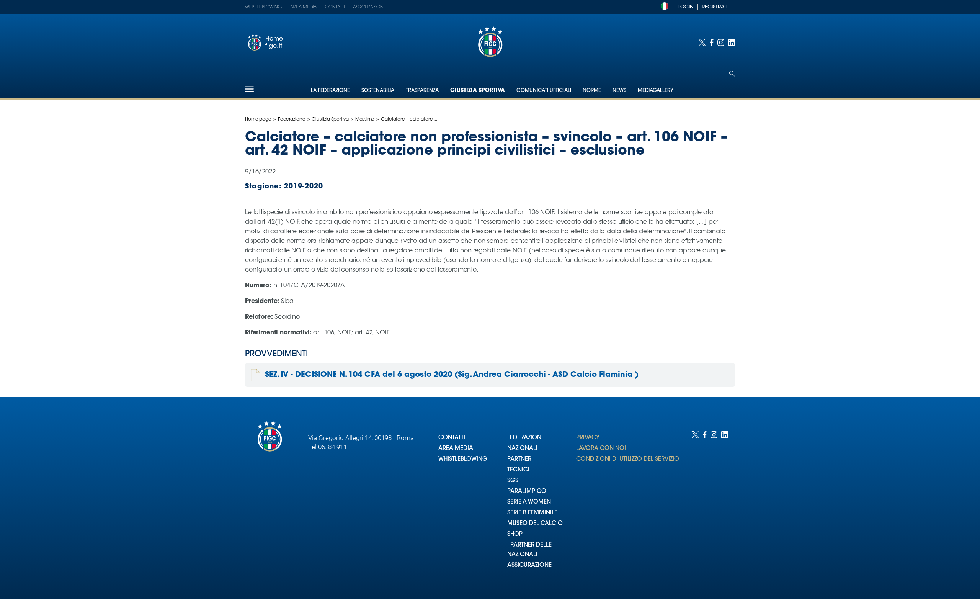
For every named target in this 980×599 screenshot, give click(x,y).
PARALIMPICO (526, 491)
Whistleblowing (263, 7)
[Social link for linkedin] (731, 42)
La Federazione (330, 90)
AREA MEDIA (455, 449)
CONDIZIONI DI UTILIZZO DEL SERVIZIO (627, 459)
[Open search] (732, 74)
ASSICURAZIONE (529, 565)
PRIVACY (587, 438)
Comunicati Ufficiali (543, 90)
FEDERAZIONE (525, 438)
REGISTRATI (714, 7)
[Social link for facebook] (712, 42)
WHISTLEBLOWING (462, 459)
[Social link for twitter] (702, 42)
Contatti (335, 7)
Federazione (291, 119)
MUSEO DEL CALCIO (535, 524)
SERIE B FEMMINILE (532, 513)
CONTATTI (451, 438)
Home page (258, 119)
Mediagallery (655, 90)
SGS (512, 481)
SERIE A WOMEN (529, 502)
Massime (364, 119)
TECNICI (518, 470)
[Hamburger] (249, 89)
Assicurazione (369, 7)
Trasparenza (422, 90)
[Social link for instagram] (720, 42)
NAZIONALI (522, 449)
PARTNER (519, 459)
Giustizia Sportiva (477, 90)
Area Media (303, 7)
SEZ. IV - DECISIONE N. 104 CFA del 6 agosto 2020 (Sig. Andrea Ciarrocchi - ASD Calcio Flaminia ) (452, 375)
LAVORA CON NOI (601, 449)
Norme (592, 90)
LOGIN (686, 7)
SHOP (515, 534)
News (619, 90)
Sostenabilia (377, 90)
